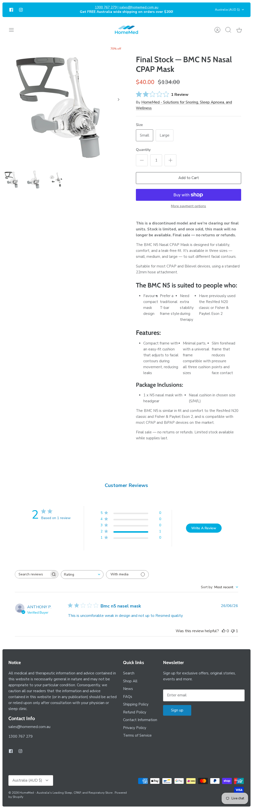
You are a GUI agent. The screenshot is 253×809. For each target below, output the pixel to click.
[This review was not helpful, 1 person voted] (232, 631)
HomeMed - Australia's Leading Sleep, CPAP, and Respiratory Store (66, 793)
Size (139, 124)
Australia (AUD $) (227, 10)
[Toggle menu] (13, 30)
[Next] (118, 99)
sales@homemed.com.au (138, 7)
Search (128, 673)
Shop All (130, 681)
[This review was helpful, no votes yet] (223, 631)
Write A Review (203, 528)
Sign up (177, 710)
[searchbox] (32, 574)
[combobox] (82, 574)
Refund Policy (134, 712)
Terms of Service (137, 735)
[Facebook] (11, 9)
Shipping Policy (135, 704)
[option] (64, 105)
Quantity (143, 149)
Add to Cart (188, 177)
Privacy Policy (134, 727)
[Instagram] (21, 9)
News (128, 688)
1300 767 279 (106, 7)
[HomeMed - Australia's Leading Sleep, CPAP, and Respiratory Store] (126, 29)
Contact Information (140, 719)
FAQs (127, 696)
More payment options (188, 206)
